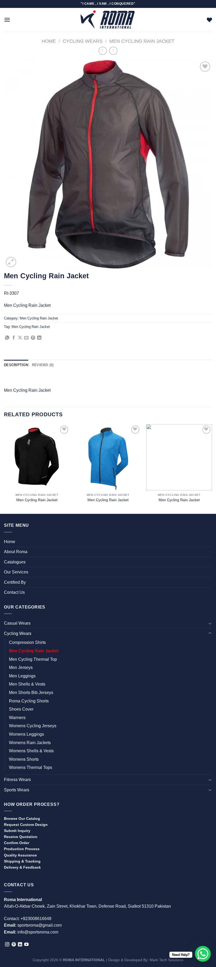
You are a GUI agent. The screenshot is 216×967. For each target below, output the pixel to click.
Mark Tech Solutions (166, 960)
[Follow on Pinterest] (14, 944)
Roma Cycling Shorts (29, 701)
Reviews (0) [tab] (43, 365)
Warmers (17, 717)
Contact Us (14, 592)
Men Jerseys (21, 667)
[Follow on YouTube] (26, 944)
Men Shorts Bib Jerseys (31, 692)
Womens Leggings (26, 734)
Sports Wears (16, 790)
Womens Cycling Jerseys (32, 726)
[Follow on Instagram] (7, 944)
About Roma (15, 551)
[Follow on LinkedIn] (20, 944)
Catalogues (15, 562)
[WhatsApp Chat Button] (203, 954)
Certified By (15, 582)
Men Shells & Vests (27, 684)
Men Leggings (22, 676)
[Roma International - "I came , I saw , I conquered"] (108, 19)
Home (49, 41)
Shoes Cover (21, 709)
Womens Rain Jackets (30, 742)
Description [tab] (16, 365)
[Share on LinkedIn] (39, 338)
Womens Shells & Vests (31, 751)
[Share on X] (20, 338)
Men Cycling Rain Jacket (141, 41)
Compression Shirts (27, 642)
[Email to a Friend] (26, 338)
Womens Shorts (24, 759)
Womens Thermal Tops (30, 767)
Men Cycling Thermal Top (33, 659)
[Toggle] (210, 623)
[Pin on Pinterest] (33, 338)
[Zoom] (11, 262)
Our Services (16, 572)
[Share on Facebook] (14, 338)
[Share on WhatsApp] (7, 338)
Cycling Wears (82, 41)
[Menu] (7, 19)
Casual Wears (17, 623)
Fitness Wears (17, 779)
